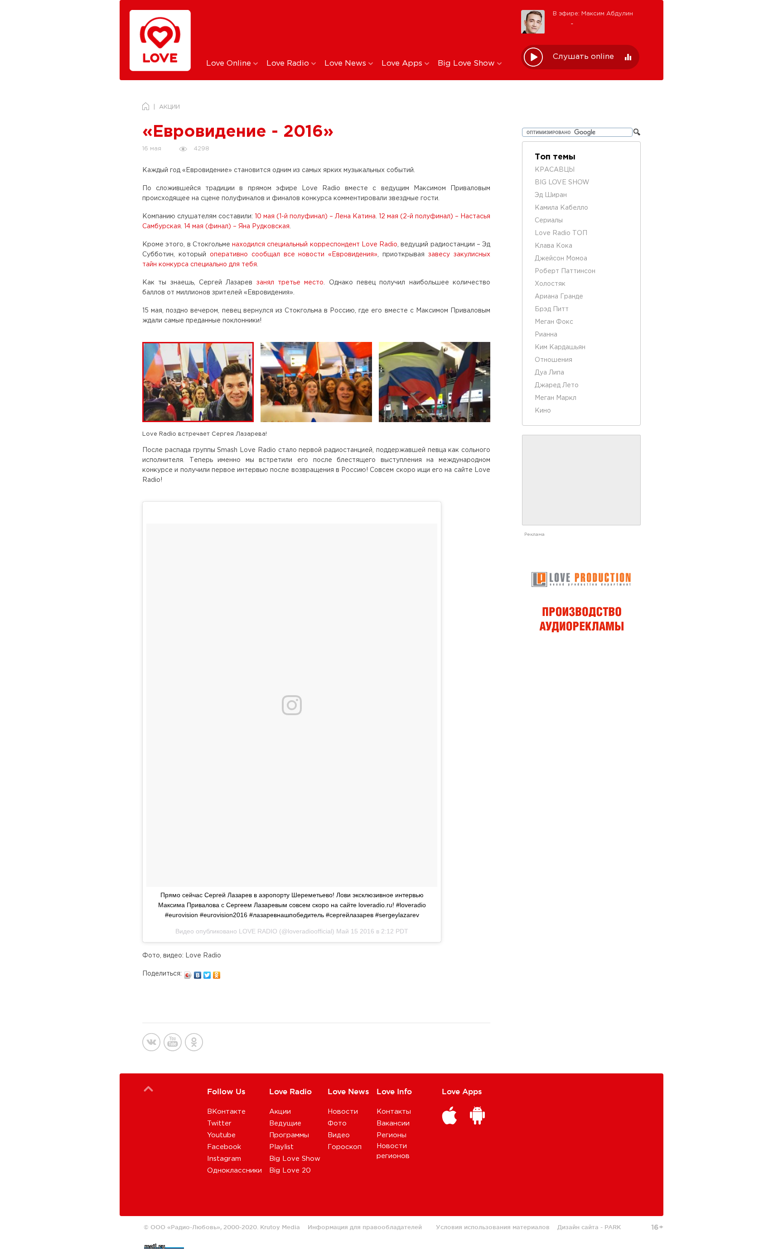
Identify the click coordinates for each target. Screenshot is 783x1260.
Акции (280, 1112)
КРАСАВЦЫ (555, 170)
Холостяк (550, 284)
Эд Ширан (551, 195)
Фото (337, 1123)
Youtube (221, 1135)
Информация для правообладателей (365, 1227)
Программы (289, 1135)
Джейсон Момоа (561, 258)
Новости (343, 1112)
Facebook (224, 1147)
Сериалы (549, 220)
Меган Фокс (554, 322)
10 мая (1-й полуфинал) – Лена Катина (315, 216)
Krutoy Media (280, 1227)
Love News (346, 63)
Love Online (229, 63)
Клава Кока (553, 246)
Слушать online (583, 56)
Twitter (219, 1123)
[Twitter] (207, 972)
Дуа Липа (549, 372)
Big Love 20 (290, 1170)
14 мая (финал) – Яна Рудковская (237, 226)
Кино (543, 411)
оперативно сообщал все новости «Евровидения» (294, 254)
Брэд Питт (552, 309)
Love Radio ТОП (561, 233)
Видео (339, 1135)
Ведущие (285, 1123)
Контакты (394, 1112)
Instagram (224, 1159)
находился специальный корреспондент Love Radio (314, 244)
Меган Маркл (555, 398)
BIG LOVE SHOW (562, 182)
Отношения (553, 360)
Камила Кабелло (561, 208)
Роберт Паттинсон (565, 271)
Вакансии (393, 1123)
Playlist (281, 1147)
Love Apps (403, 63)
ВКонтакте (226, 1112)
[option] (201, 382)
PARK (612, 1227)
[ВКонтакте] (198, 972)
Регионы (391, 1135)
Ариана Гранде (559, 296)
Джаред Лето (557, 385)
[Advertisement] (357, 28)
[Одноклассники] (217, 972)
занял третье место (290, 282)
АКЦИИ (169, 107)
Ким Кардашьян (560, 347)
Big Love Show (467, 63)
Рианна (546, 334)
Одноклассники (234, 1170)
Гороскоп (345, 1147)
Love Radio (288, 63)
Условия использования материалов (493, 1227)
